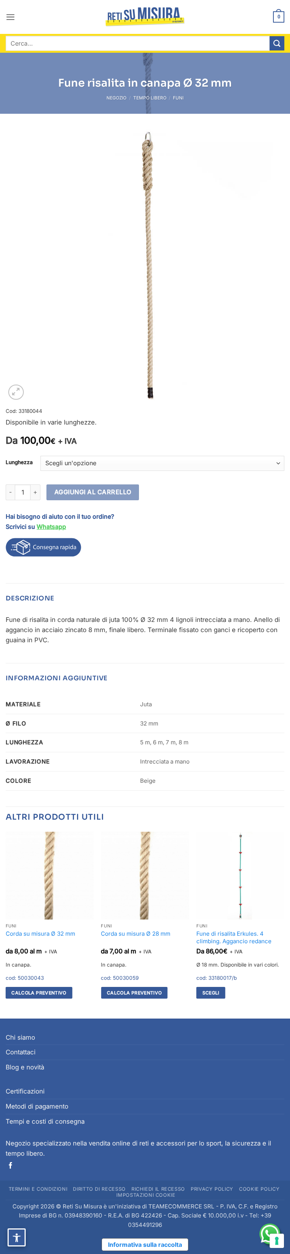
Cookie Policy (259, 1189)
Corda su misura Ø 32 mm (40, 933)
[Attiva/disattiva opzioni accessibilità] (17, 1237)
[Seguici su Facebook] (10, 1166)
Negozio (116, 98)
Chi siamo (20, 1037)
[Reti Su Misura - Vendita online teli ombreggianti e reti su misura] (145, 17)
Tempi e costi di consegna (45, 1121)
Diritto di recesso (99, 1189)
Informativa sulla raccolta (145, 1244)
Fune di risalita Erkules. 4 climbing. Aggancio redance (233, 937)
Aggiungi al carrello (92, 492)
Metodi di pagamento (37, 1106)
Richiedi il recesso (158, 1189)
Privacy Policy (212, 1189)
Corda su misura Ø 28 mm (135, 933)
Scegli (210, 993)
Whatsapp (51, 526)
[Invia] (277, 43)
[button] (10, 17)
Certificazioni (25, 1091)
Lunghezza (19, 462)
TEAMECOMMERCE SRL (181, 1206)
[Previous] (6, 924)
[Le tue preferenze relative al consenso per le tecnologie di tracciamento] (277, 1241)
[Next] (284, 924)
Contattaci (20, 1052)
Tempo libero (150, 98)
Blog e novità (25, 1067)
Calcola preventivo (38, 993)
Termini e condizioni (38, 1189)
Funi (178, 98)
